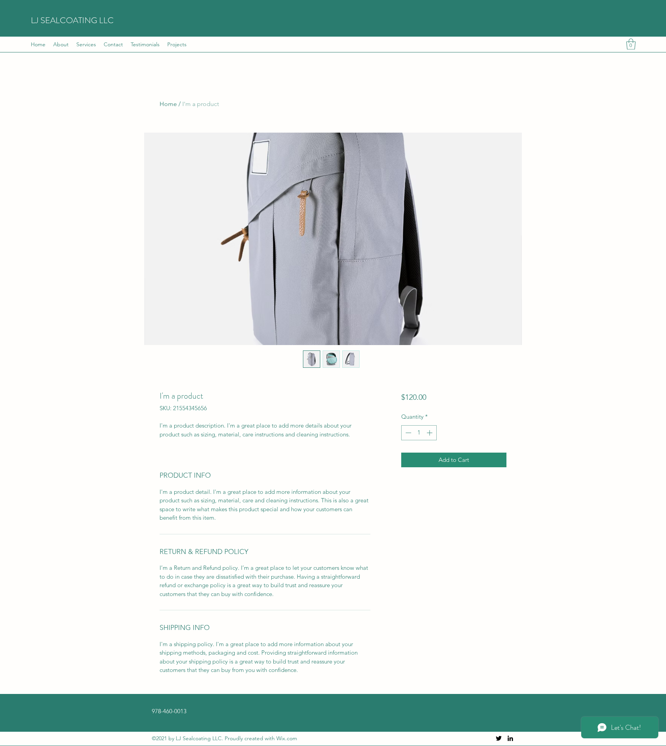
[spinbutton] (418, 433)
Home (168, 104)
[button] (631, 44)
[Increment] (430, 433)
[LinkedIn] (510, 738)
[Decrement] (407, 433)
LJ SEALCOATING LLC (72, 20)
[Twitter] (499, 738)
